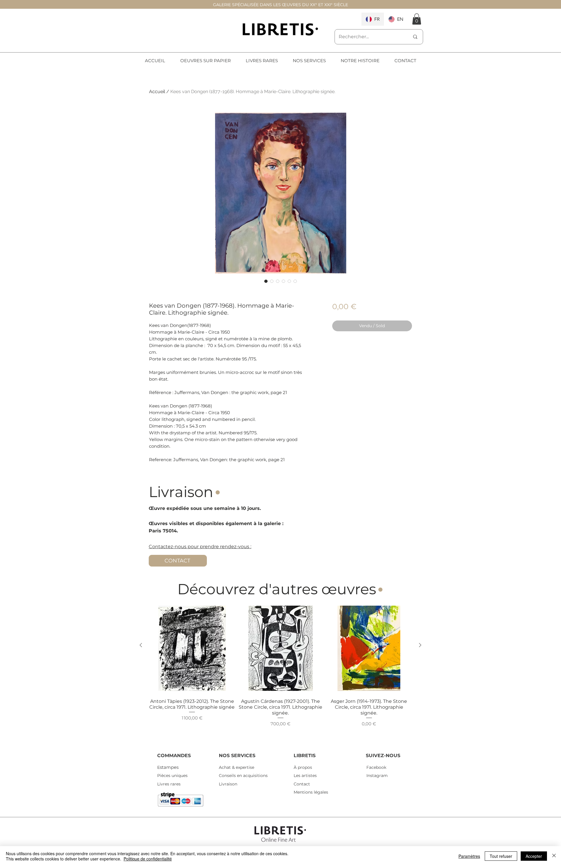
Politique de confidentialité (148, 859)
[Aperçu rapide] (192, 648)
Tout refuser (501, 856)
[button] (416, 19)
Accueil (157, 91)
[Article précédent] (140, 645)
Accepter (534, 856)
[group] (280, 672)
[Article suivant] (420, 645)
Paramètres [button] (469, 856)
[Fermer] (553, 856)
